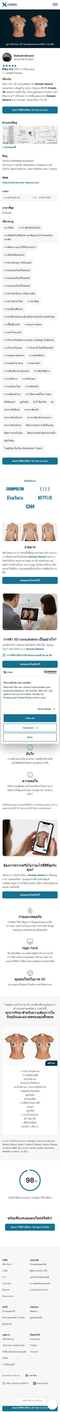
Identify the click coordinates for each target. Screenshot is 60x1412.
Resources (7, 1296)
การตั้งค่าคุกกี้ (8, 1364)
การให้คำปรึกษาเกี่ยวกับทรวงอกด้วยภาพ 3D (29, 655)
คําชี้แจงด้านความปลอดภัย (14, 1351)
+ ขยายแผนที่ (9, 147)
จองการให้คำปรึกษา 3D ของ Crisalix (30, 110)
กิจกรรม (5, 1289)
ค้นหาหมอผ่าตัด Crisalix (13, 1317)
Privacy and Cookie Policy (17, 697)
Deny (30, 737)
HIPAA (5, 1358)
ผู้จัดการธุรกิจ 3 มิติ (38, 1270)
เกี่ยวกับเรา (7, 1264)
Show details (44, 709)
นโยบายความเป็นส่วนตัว (13, 1345)
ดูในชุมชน (7, 1324)
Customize (28, 727)
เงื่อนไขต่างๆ (8, 1339)
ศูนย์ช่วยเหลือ (36, 1317)
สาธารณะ (7, 1283)
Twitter (33, 1345)
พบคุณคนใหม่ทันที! (30, 580)
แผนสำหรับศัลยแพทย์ (39, 1277)
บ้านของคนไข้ (8, 1311)
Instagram (35, 1339)
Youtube (34, 1351)
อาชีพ (4, 1270)
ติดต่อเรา (34, 1311)
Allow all (30, 718)
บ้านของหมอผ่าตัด (38, 1264)
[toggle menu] (55, 4)
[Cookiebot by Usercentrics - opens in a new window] (44, 672)
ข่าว (4, 1277)
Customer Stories (39, 1289)
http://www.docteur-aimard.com (20, 182)
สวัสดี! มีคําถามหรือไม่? (32, 1400)
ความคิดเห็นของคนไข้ (40, 1283)
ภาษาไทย (33, 1375)
